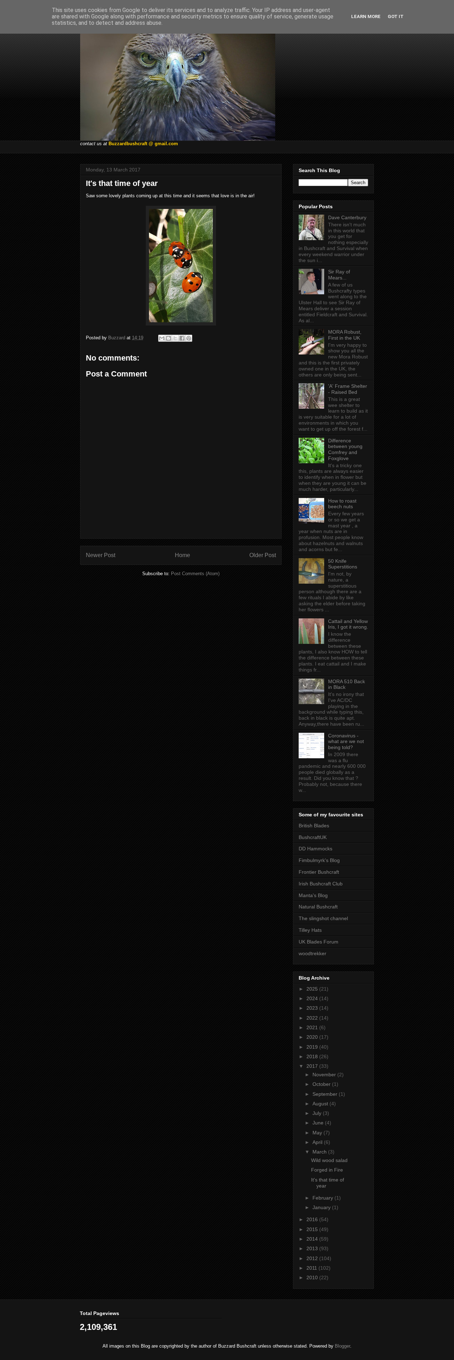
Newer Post (100, 555)
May (317, 1132)
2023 (312, 1008)
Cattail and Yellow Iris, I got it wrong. (348, 624)
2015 (312, 1229)
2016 (312, 1219)
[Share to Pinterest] (188, 338)
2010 (312, 1277)
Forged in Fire (327, 1170)
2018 (312, 1056)
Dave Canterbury (347, 217)
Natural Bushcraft (318, 907)
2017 (312, 1066)
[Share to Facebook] (182, 338)
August (321, 1103)
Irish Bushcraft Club (321, 883)
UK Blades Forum (318, 942)
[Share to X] (175, 338)
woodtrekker (312, 953)
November (324, 1074)
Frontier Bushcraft (319, 872)
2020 (312, 1037)
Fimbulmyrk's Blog (319, 860)
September (325, 1094)
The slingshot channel (323, 918)
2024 (312, 998)
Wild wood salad (329, 1160)
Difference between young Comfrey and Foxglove (345, 449)
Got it (396, 16)
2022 (312, 1018)
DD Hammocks (315, 848)
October (322, 1084)
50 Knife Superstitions (342, 564)
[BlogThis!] (168, 338)
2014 (312, 1239)
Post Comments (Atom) (195, 573)
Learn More (366, 16)
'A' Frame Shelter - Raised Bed (347, 389)
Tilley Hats (310, 930)
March (320, 1152)
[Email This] (161, 338)
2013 (312, 1248)
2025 (312, 989)
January (322, 1207)
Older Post (262, 555)
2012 (312, 1258)
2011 (312, 1268)
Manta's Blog (313, 895)
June (318, 1123)
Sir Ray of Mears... (339, 274)
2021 (312, 1027)
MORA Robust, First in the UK (344, 335)
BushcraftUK (313, 837)
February (323, 1198)
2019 (312, 1047)
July (317, 1113)
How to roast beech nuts (342, 504)
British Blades (314, 825)
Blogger (342, 1346)
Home (182, 555)
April (318, 1142)
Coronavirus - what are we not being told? (346, 741)
